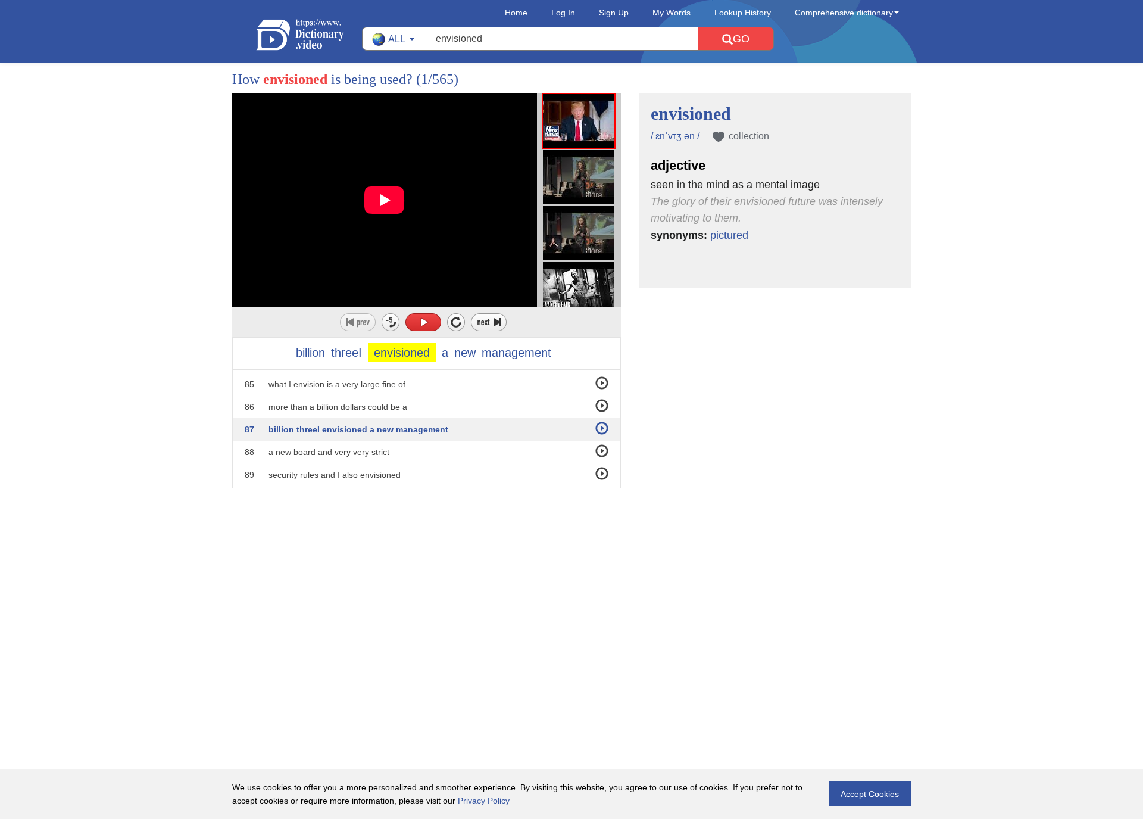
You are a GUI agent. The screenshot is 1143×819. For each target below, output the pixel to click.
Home (516, 12)
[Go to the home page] (309, 35)
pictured (729, 235)
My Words (671, 12)
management (516, 352)
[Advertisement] (571, 565)
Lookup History (742, 12)
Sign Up (614, 12)
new (465, 352)
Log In (563, 12)
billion (310, 352)
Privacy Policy (484, 800)
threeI (346, 352)
